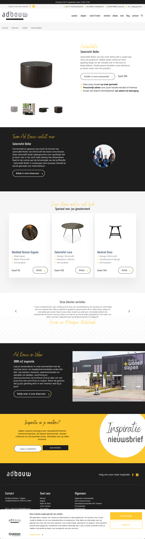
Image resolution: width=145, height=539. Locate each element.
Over (122, 15)
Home (5, 27)
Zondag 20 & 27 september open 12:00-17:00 (73, 2)
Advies (115, 15)
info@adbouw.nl (24, 508)
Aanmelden (55, 447)
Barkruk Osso (104, 252)
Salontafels (36, 27)
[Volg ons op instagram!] (33, 6)
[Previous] (12, 73)
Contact (135, 15)
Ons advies (44, 508)
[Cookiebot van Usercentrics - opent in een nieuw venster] (15, 534)
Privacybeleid (80, 506)
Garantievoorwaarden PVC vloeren (88, 503)
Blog (128, 15)
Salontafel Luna (63, 252)
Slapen (83, 15)
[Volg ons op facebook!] (30, 6)
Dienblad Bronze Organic (25, 252)
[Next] (61, 73)
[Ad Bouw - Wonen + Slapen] (14, 15)
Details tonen (35, 534)
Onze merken (45, 506)
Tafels (25, 27)
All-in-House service (82, 501)
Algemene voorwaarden (84, 498)
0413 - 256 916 (11, 508)
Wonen (74, 15)
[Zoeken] (142, 15)
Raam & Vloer (94, 15)
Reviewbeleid (80, 508)
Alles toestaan (126, 516)
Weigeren (126, 525)
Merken (107, 15)
